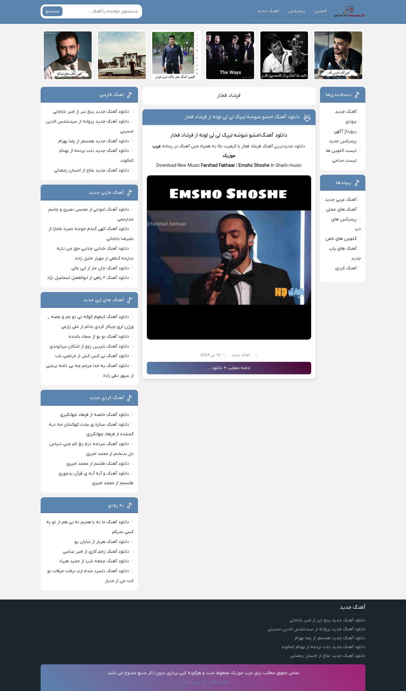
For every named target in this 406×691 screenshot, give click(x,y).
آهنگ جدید (268, 11)
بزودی (351, 122)
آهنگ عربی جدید (341, 200)
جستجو (52, 11)
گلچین (320, 11)
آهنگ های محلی (341, 210)
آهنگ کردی (346, 268)
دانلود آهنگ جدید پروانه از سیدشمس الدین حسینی (316, 629)
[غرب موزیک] (349, 11)
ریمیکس (296, 11)
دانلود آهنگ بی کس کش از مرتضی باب (92, 356)
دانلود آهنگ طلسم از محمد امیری (97, 464)
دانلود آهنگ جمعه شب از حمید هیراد (94, 561)
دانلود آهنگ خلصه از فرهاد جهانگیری (94, 415)
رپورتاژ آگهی (345, 131)
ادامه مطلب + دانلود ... (228, 368)
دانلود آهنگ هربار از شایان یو (102, 542)
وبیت (182, 682)
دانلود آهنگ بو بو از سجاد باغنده (99, 337)
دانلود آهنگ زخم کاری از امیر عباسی (96, 552)
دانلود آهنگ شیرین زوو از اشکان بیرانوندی (89, 346)
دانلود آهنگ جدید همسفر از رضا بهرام (93, 141)
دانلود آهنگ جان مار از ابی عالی (100, 268)
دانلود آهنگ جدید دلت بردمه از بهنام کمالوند (323, 647)
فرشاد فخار (228, 95)
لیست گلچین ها (341, 151)
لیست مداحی (344, 161)
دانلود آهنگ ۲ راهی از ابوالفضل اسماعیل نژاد (88, 278)
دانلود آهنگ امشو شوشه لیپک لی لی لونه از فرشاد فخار (242, 117)
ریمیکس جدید (343, 141)
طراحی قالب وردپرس (210, 682)
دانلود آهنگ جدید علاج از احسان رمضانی (91, 170)
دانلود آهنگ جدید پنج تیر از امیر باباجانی (91, 112)
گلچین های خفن (341, 239)
